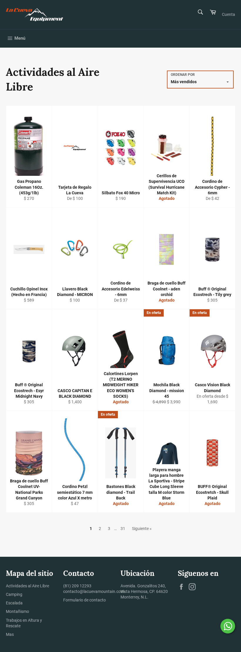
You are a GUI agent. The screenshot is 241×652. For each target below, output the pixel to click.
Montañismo (17, 611)
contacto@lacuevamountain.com (93, 591)
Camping (14, 594)
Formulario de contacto (84, 600)
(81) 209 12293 (77, 586)
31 (122, 528)
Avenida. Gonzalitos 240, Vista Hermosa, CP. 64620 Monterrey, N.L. (144, 592)
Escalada (14, 603)
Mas (10, 634)
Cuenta (228, 14)
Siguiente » (142, 528)
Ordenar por (183, 75)
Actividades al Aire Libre (27, 586)
